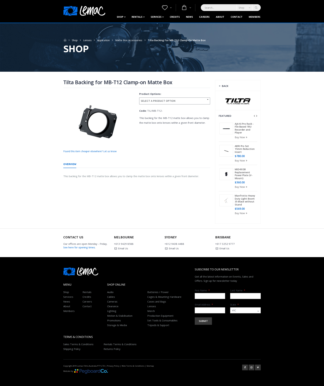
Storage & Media (117, 325)
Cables (111, 296)
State (234, 304)
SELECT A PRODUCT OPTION (158, 101)
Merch (151, 311)
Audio (110, 292)
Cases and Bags (156, 301)
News (189, 16)
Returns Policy (112, 349)
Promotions (114, 320)
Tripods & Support (158, 325)
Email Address (204, 304)
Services (156, 16)
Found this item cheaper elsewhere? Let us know (90, 151)
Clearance (113, 306)
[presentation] (254, 115)
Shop (120, 16)
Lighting (111, 311)
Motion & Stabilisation (120, 315)
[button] (167, 8)
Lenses (87, 40)
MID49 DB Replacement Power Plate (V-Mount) (243, 174)
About (220, 16)
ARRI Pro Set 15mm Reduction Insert (245, 149)
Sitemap (150, 366)
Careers (204, 16)
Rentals (137, 16)
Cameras (112, 301)
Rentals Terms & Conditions (120, 344)
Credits (175, 16)
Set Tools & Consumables (162, 320)
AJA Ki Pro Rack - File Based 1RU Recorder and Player (244, 128)
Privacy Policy (113, 366)
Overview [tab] (69, 164)
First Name (202, 290)
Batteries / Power (158, 292)
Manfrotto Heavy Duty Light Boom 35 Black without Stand (245, 200)
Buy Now (240, 137)
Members (254, 16)
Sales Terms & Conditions (78, 344)
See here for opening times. (79, 247)
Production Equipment (160, 315)
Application (103, 40)
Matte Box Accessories (128, 40)
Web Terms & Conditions (133, 366)
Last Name (237, 290)
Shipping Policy (71, 349)
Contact (237, 16)
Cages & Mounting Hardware (164, 296)
